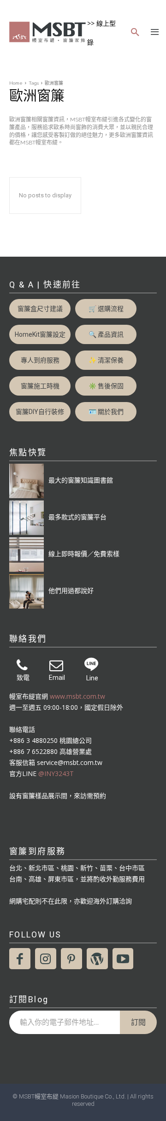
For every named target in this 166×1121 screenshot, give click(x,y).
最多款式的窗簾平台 (77, 516)
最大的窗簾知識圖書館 (80, 480)
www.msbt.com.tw (77, 696)
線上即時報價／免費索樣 (83, 553)
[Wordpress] (97, 958)
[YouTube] (123, 958)
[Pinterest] (71, 958)
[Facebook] (19, 958)
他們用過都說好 (71, 590)
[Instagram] (45, 958)
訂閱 (138, 1022)
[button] (135, 33)
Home (16, 83)
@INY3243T (56, 773)
